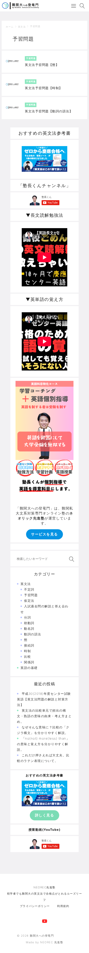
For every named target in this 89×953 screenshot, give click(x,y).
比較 (27, 657)
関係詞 (29, 662)
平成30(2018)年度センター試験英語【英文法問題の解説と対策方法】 (44, 699)
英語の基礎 (29, 668)
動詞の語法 (32, 634)
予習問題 (35, 26)
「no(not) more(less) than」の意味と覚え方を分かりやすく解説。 (43, 744)
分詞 (27, 617)
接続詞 (29, 645)
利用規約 (63, 906)
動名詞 (29, 629)
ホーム (10, 26)
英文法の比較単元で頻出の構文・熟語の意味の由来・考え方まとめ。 (44, 716)
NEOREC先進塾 (44, 887)
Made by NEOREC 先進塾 (44, 942)
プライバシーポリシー (35, 906)
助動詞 (29, 623)
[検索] (70, 559)
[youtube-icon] (44, 920)
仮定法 (29, 601)
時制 (27, 651)
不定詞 (29, 589)
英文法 (22, 26)
